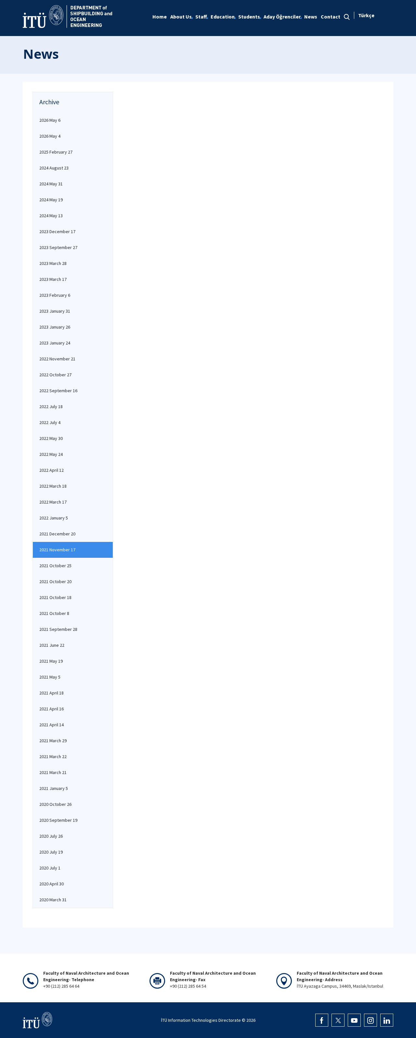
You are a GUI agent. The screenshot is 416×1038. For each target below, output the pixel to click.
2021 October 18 (55, 597)
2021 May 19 (51, 661)
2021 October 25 (55, 566)
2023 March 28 (53, 263)
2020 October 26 (55, 804)
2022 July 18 (51, 406)
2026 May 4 (49, 136)
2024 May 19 (51, 200)
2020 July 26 (51, 836)
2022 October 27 (55, 375)
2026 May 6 (49, 120)
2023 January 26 (54, 327)
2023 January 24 (54, 343)
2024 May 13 (51, 216)
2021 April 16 (51, 709)
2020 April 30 (51, 884)
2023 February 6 (54, 295)
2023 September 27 (58, 247)
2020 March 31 (53, 900)
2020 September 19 (58, 820)
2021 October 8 (54, 613)
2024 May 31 (51, 184)
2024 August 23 (54, 168)
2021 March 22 (53, 756)
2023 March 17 (53, 279)
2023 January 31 (54, 311)
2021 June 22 (51, 645)
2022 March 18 (53, 486)
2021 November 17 (57, 550)
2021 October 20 (55, 581)
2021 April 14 (51, 725)
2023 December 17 (57, 231)
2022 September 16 (58, 391)
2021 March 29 (53, 741)
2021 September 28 (58, 629)
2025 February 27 (55, 152)
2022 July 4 (49, 422)
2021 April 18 (51, 693)
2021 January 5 (53, 788)
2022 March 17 (53, 502)
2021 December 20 (57, 534)
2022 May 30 (51, 438)
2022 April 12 (51, 470)
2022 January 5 (53, 518)
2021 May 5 (49, 677)
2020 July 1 (49, 868)
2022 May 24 (51, 454)
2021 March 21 (53, 772)
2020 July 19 (51, 852)
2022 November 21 (57, 359)
